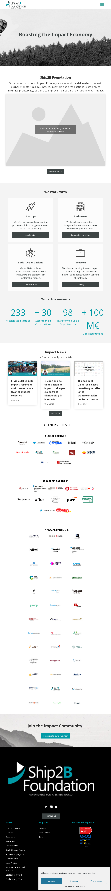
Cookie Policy (68, 886)
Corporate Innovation (80, 235)
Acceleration (30, 235)
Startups (9, 832)
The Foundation (13, 828)
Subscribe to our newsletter (55, 736)
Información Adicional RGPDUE (15, 869)
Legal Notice (80, 886)
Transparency (12, 858)
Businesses (11, 837)
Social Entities (12, 845)
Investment (11, 841)
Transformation (30, 284)
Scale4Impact (45, 832)
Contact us (51, 816)
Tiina (41, 837)
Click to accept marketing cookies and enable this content (55, 130)
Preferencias (96, 880)
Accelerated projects (15, 854)
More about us (55, 171)
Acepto (51, 880)
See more (55, 413)
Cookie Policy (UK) (14, 875)
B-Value (42, 828)
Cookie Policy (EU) (14, 879)
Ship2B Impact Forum (15, 850)
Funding (80, 284)
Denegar (74, 880)
